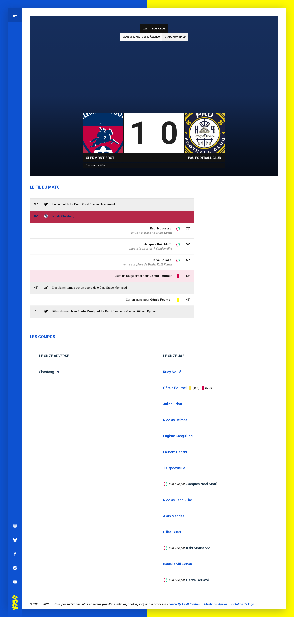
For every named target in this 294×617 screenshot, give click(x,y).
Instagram (15, 526)
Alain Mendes (173, 516)
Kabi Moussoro (160, 228)
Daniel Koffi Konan (160, 264)
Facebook (15, 554)
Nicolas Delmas (175, 420)
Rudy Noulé (172, 372)
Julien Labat (172, 404)
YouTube (15, 582)
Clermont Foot (100, 158)
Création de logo (242, 604)
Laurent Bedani (175, 452)
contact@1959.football (184, 604)
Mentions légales (215, 604)
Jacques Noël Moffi (157, 244)
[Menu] (15, 15)
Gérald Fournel (160, 299)
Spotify (15, 568)
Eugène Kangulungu (179, 436)
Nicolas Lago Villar (177, 500)
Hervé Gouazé (161, 260)
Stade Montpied (175, 36)
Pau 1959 (15, 597)
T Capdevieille (162, 248)
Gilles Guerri (164, 233)
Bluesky (15, 540)
